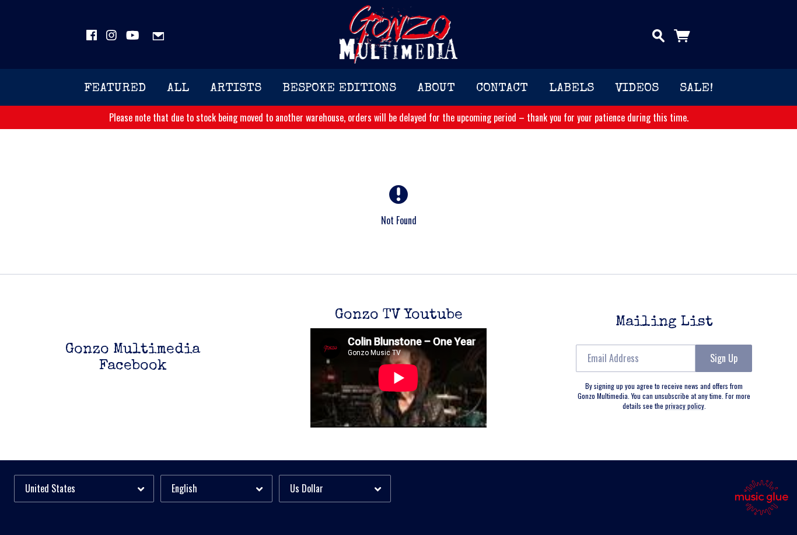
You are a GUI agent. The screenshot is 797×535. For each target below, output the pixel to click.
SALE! (696, 88)
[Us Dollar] (335, 488)
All (178, 88)
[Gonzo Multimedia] (399, 34)
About (436, 88)
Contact (502, 88)
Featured (115, 88)
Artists (235, 88)
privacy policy (684, 406)
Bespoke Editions (339, 88)
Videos (637, 88)
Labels (571, 88)
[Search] (658, 33)
